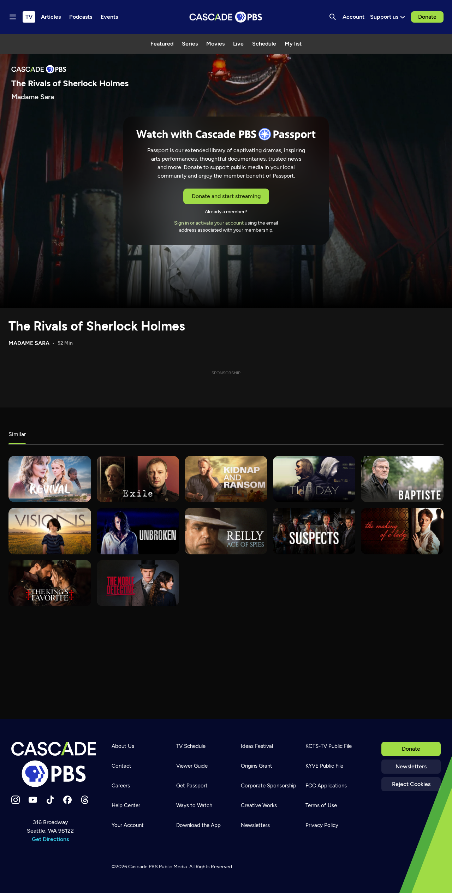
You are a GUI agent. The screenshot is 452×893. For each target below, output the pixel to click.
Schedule (264, 43)
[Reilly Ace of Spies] (226, 531)
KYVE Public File (324, 766)
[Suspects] (314, 531)
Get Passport (192, 785)
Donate (427, 16)
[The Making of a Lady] (402, 531)
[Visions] (49, 531)
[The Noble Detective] (138, 583)
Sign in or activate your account (209, 223)
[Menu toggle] (12, 17)
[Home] (53, 764)
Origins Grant (256, 766)
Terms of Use (321, 805)
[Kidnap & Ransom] (226, 479)
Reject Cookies (411, 784)
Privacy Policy (321, 825)
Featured (161, 43)
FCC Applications (326, 785)
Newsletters (411, 766)
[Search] (332, 17)
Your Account (128, 825)
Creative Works (259, 805)
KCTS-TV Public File (328, 746)
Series (190, 43)
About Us (123, 746)
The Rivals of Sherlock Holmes (96, 326)
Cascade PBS (143, 867)
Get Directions (50, 839)
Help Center (126, 805)
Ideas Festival (257, 746)
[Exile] (138, 479)
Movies (215, 43)
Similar (17, 434)
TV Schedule (191, 746)
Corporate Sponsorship (268, 785)
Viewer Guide (192, 766)
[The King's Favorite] (49, 583)
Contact (121, 766)
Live (238, 43)
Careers (121, 785)
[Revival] (49, 479)
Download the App (198, 825)
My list (293, 43)
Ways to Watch (194, 805)
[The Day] (314, 479)
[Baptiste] (402, 479)
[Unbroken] (138, 531)
